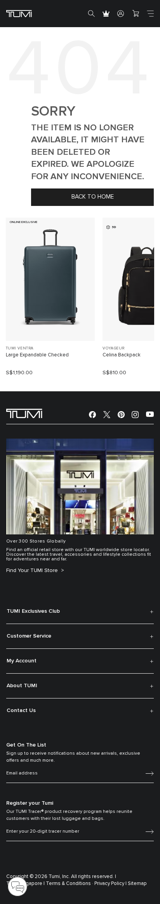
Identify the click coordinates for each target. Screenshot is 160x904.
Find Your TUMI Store (32, 570)
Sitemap (137, 883)
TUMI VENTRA (19, 348)
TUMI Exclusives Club (33, 611)
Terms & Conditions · (69, 883)
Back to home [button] (92, 197)
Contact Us (21, 710)
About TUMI (22, 685)
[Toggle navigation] (150, 13)
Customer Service (29, 636)
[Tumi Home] (19, 13)
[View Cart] (135, 13)
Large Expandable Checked (37, 355)
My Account (22, 661)
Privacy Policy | (110, 883)
